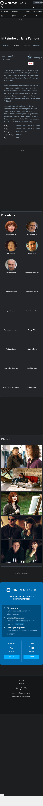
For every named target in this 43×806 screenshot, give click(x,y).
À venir (6, 16)
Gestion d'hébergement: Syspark (21, 693)
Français (21, 683)
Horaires (6, 46)
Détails (16, 46)
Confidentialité (22, 688)
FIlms (16, 12)
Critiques (36, 46)
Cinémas (27, 12)
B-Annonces (17, 16)
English (21, 680)
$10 (31, 650)
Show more (19, 624)
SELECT (11, 657)
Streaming (39, 12)
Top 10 (27, 16)
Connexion (38, 7)
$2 (11, 650)
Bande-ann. (27, 46)
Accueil (6, 12)
